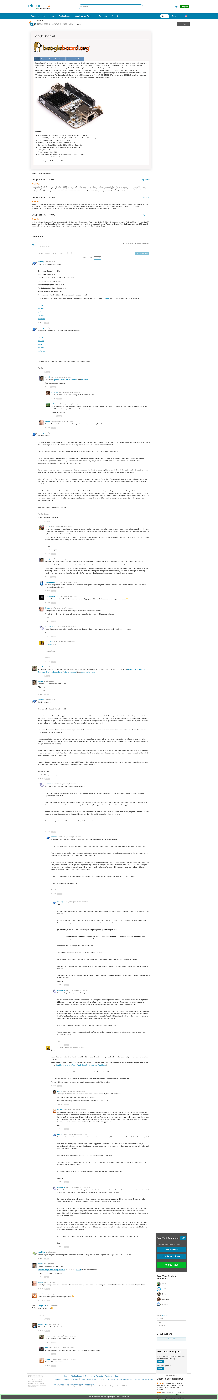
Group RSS (171, 1339)
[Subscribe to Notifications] (183, 1238)
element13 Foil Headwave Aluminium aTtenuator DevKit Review (170, 1394)
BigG (47, 1347)
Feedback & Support (70, 1379)
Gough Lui (42, 1306)
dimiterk (41, 308)
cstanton (41, 667)
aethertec (41, 319)
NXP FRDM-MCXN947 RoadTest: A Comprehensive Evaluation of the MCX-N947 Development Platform (171, 1386)
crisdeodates (50, 596)
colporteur (49, 626)
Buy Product (172, 1265)
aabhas (48, 526)
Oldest (84, 258)
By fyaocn (146, 215)
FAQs (83, 1379)
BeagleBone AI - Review (43, 180)
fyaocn (40, 305)
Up (39, 323)
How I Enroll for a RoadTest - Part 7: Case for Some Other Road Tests (81, 1065)
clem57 (83, 1091)
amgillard (42, 1252)
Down (42, 323)
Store (117, 1376)
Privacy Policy (104, 1379)
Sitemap (137, 1379)
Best (90, 258)
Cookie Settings (147, 1379)
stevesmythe (43, 1324)
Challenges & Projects (94, 1376)
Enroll (160, 1362)
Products (40, 21)
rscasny (164, 1315)
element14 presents (88, 672)
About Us (57, 1379)
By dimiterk (146, 180)
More (79, 24)
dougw (47, 421)
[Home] (39, 6)
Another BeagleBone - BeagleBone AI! (51, 1270)
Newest (97, 258)
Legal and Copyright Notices (121, 1379)
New (184, 24)
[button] (41, 253)
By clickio (146, 197)
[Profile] (186, 16)
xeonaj (47, 377)
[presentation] (41, 253)
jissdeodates (50, 582)
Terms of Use (92, 1379)
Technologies (76, 1376)
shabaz (78, 1270)
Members (58, 1376)
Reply (46, 323)
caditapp (41, 315)
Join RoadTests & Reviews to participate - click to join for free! (109, 1397)
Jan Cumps (49, 641)
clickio (40, 312)
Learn (66, 1376)
